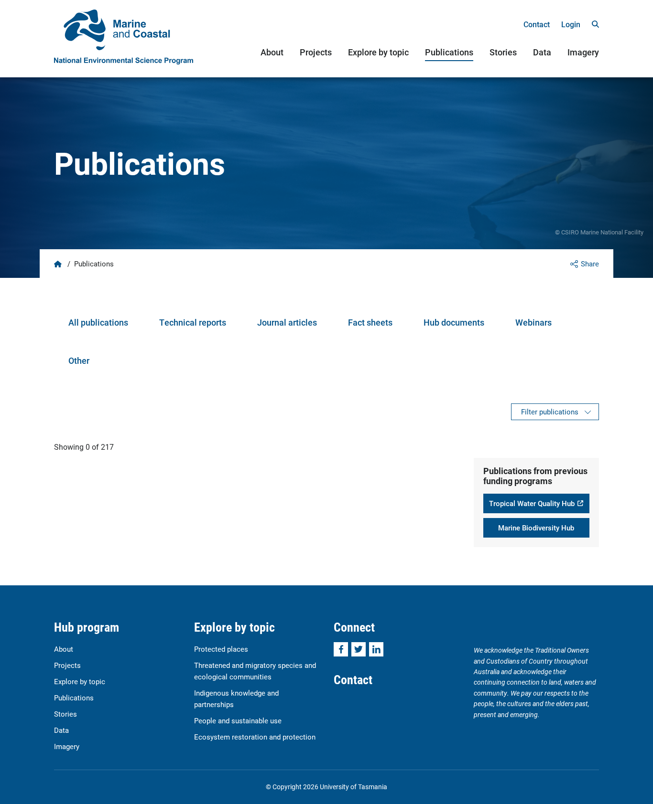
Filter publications (549, 411)
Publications (449, 52)
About (272, 52)
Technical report (190, 322)
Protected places (221, 649)
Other (78, 360)
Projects (316, 52)
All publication (96, 322)
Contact (536, 24)
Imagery (583, 52)
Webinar (531, 322)
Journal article (285, 322)
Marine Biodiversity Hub (536, 527)
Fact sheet (368, 322)
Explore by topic (378, 52)
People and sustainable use (238, 720)
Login (570, 24)
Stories (503, 52)
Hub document (452, 322)
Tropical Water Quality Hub (532, 503)
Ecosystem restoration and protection (255, 736)
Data (542, 52)
